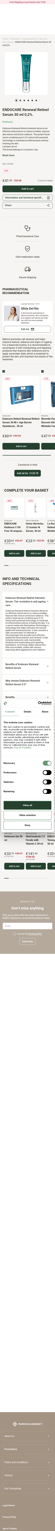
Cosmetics (15, 39)
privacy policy (35, 934)
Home (5, 39)
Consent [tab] (10, 711)
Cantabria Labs (30, 149)
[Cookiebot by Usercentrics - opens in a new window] (38, 703)
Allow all (27, 805)
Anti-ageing (7, 42)
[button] (27, 1449)
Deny (27, 825)
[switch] (47, 772)
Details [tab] (27, 711)
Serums (42, 39)
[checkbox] (3, 371)
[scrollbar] (26, 455)
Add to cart (21, 446)
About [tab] (45, 711)
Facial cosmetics (29, 39)
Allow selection (27, 815)
